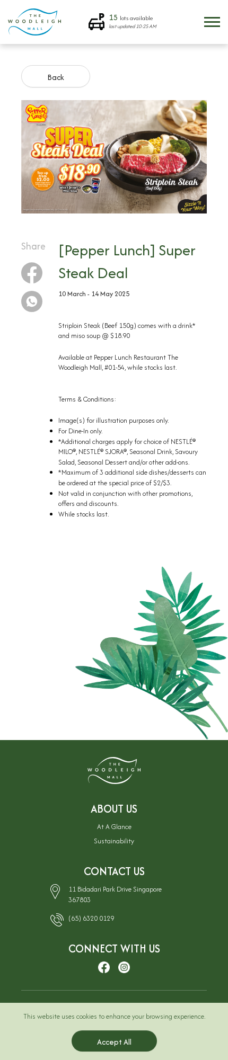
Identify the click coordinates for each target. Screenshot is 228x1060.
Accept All (114, 1041)
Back (55, 77)
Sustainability (114, 841)
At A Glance (114, 827)
